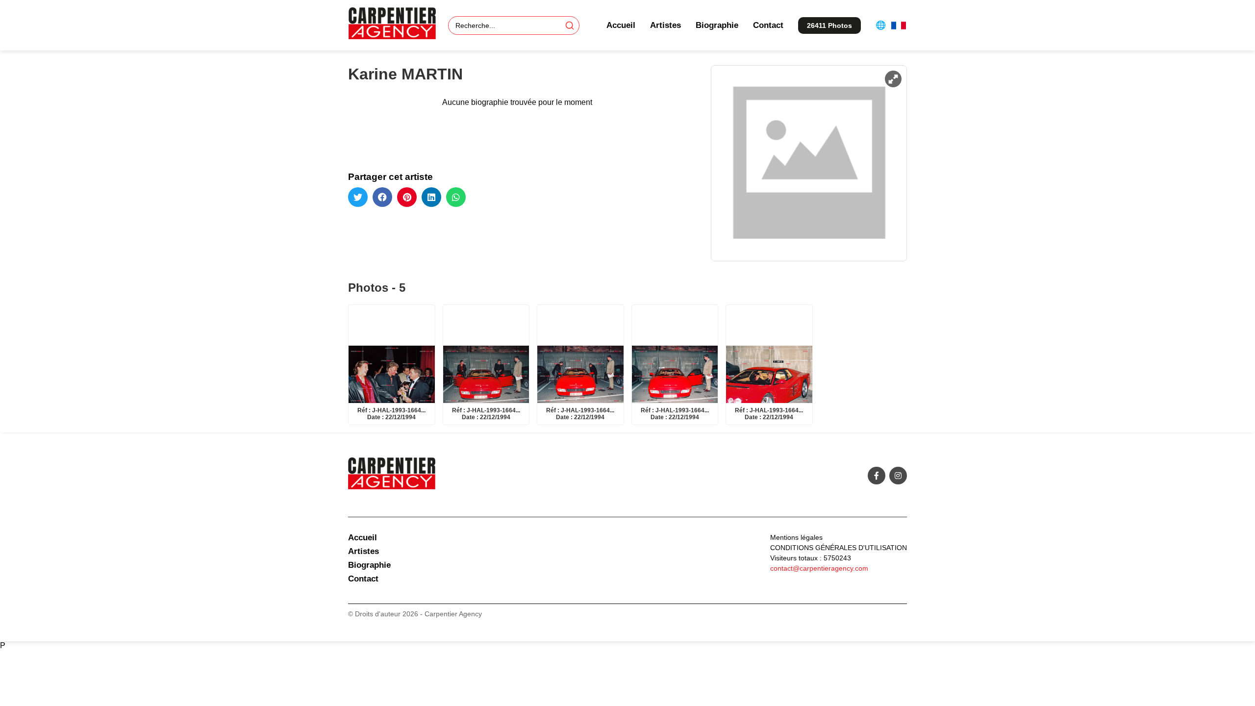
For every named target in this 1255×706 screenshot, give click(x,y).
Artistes (665, 25)
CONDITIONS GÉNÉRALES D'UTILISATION (838, 548)
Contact (768, 25)
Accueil (620, 25)
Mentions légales (796, 537)
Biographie (717, 25)
